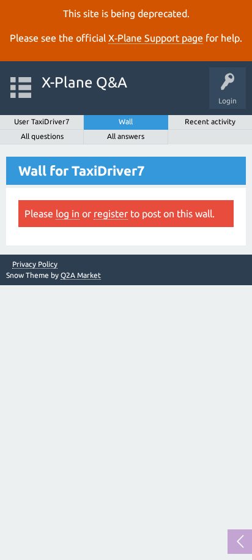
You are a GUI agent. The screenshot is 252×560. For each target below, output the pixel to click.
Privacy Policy (34, 264)
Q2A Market (81, 275)
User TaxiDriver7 (42, 121)
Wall (126, 121)
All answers (125, 136)
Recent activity (210, 121)
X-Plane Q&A (84, 82)
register (111, 213)
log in (68, 213)
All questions (42, 136)
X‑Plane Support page (155, 37)
